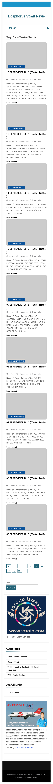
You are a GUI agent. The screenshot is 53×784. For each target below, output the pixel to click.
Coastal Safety (14, 662)
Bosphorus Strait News (26, 16)
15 (9, 571)
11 (25, 566)
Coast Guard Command (17, 657)
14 (42, 566)
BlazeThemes (31, 777)
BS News (12, 79)
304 (19, 571)
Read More (10, 102)
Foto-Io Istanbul (14, 693)
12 (31, 566)
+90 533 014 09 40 (25, 748)
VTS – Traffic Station (16, 675)
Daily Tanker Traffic (16, 67)
